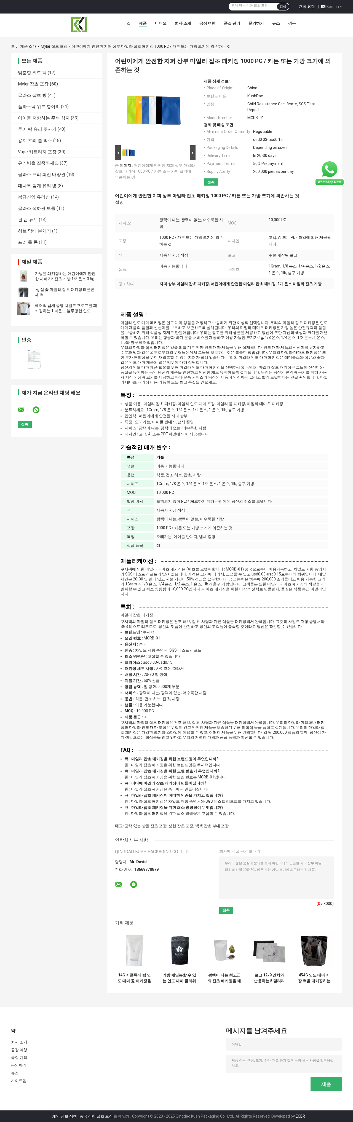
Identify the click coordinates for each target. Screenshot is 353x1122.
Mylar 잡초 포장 (54, 46)
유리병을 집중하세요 (38, 163)
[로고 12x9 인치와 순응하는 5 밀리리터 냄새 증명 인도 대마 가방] (269, 950)
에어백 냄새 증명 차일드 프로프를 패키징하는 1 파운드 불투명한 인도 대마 (66, 310)
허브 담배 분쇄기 (34, 231)
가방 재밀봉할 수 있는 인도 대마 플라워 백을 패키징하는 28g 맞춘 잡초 (179, 978)
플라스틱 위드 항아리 (39, 106)
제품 (143, 23)
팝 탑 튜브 (28, 219)
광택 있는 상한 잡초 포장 (146, 826)
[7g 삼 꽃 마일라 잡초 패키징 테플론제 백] (23, 292)
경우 (292, 23)
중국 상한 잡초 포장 (96, 1116)
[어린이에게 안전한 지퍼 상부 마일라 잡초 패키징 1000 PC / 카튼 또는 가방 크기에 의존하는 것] (153, 111)
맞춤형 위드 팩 (32, 72)
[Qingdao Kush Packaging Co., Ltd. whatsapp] (39, 410)
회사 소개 (183, 23)
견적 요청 (307, 6)
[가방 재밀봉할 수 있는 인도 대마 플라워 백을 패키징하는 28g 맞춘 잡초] (179, 950)
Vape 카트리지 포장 (37, 151)
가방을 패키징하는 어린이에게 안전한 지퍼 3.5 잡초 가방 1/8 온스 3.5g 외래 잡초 (65, 278)
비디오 (161, 23)
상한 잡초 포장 (181, 826)
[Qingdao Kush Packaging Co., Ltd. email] (25, 410)
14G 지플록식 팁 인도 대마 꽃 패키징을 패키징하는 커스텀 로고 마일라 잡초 (134, 978)
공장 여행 (207, 23)
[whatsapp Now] (329, 173)
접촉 (211, 182)
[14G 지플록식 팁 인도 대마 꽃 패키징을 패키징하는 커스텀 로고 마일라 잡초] (134, 950)
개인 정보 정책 (64, 1116)
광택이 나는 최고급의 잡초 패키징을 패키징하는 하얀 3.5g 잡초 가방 (224, 978)
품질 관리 (232, 23)
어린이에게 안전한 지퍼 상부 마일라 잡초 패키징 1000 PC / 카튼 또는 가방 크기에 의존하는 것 (155, 171)
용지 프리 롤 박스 (35, 140)
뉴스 (276, 23)
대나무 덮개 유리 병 (37, 185)
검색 (283, 7)
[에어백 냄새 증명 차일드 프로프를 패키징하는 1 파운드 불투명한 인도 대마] (23, 308)
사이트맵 (18, 1080)
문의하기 (256, 23)
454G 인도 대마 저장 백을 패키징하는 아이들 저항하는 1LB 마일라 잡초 (314, 978)
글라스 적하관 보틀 (36, 208)
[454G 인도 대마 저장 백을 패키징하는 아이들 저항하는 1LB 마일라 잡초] (314, 950)
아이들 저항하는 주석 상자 (44, 117)
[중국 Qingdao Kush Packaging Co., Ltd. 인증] (34, 359)
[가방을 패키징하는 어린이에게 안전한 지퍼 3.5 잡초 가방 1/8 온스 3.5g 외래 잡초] (23, 276)
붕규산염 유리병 (34, 197)
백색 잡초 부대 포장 (212, 826)
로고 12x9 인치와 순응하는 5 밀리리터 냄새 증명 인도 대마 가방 (269, 978)
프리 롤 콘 (28, 242)
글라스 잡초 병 (32, 95)
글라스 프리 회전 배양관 (41, 174)
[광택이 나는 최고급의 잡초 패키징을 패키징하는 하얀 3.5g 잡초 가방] (224, 950)
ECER (300, 1116)
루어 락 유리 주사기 (37, 129)
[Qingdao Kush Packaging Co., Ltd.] (79, 24)
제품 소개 (28, 46)
